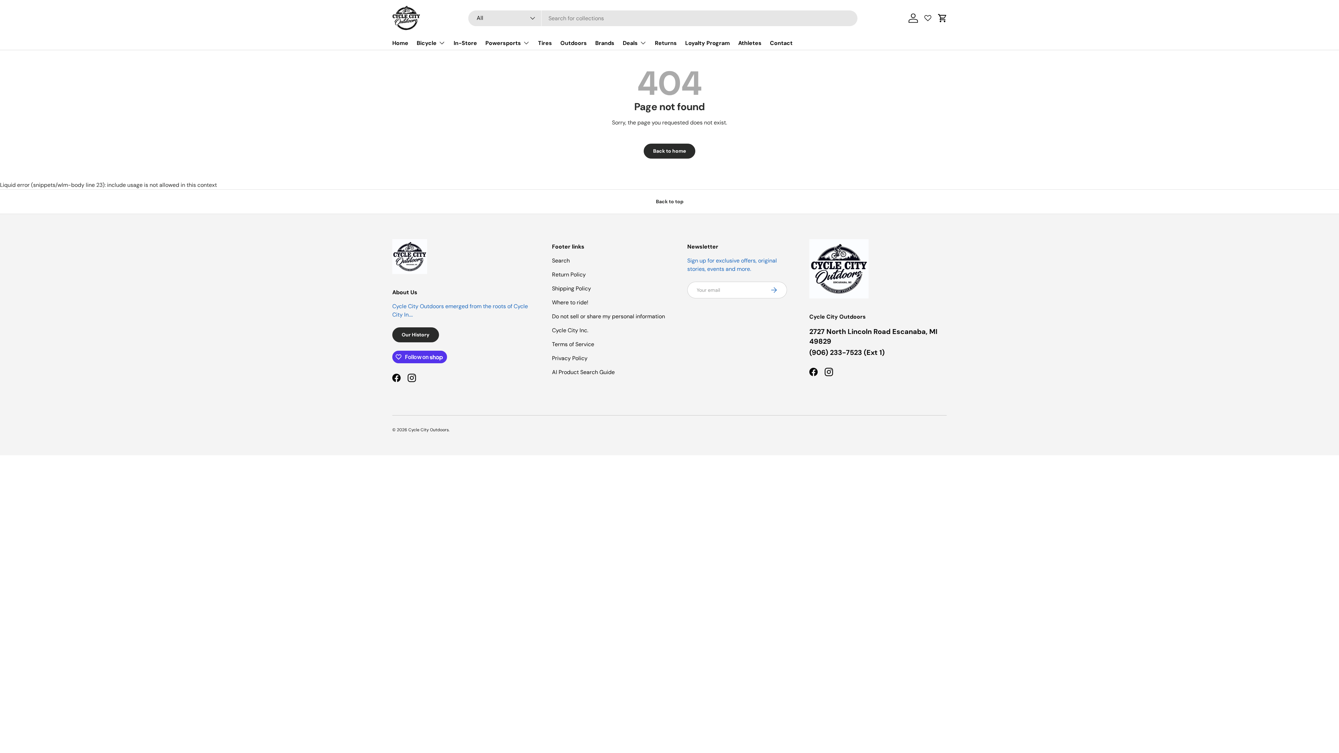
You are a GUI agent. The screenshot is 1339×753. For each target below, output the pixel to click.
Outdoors (573, 43)
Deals (630, 43)
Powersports (503, 43)
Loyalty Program (707, 43)
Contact (781, 43)
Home (400, 43)
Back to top (669, 201)
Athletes (750, 43)
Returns (666, 43)
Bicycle (427, 43)
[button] (942, 18)
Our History (416, 335)
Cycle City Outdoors (428, 430)
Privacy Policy (570, 358)
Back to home (669, 151)
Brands (604, 43)
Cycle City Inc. (570, 330)
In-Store (465, 43)
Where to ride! (570, 302)
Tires (545, 43)
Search (561, 260)
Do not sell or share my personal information (608, 316)
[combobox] (663, 18)
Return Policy (569, 274)
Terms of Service (573, 344)
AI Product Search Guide (583, 372)
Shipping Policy (571, 288)
